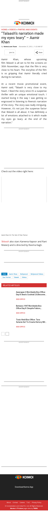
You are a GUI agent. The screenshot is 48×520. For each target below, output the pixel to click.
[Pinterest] (24, 482)
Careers (22, 502)
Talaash (5, 241)
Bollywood (24, 274)
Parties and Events (27, 29)
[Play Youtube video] (24, 189)
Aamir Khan (13, 274)
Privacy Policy (36, 502)
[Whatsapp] (12, 269)
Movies (12, 508)
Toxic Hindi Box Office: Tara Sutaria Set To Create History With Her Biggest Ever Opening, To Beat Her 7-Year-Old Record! (31, 321)
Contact (15, 502)
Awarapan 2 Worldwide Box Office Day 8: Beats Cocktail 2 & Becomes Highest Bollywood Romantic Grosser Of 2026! (31, 293)
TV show (20, 508)
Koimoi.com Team (10, 46)
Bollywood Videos (37, 274)
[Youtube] (31, 482)
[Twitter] (8, 269)
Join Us (11, 52)
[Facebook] (3, 269)
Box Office (20, 299)
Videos (12, 29)
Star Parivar (7, 277)
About (9, 502)
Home (4, 29)
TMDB (35, 508)
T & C (28, 502)
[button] (39, 52)
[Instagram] (20, 482)
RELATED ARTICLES (11, 285)
